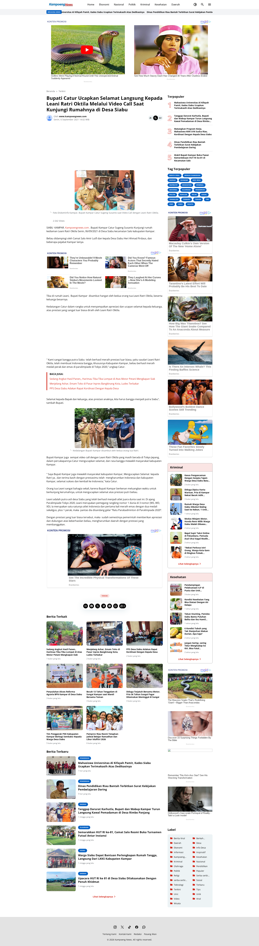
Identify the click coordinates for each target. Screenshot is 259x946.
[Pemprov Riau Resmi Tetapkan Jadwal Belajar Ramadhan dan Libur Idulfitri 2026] (104, 718)
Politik (132, 4)
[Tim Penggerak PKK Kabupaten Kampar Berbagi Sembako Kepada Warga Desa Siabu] (64, 718)
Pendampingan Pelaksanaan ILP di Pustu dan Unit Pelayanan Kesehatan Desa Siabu (196, 588)
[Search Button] (202, 4)
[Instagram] (115, 927)
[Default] (155, 118)
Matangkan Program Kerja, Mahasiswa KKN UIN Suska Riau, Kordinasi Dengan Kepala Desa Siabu (193, 132)
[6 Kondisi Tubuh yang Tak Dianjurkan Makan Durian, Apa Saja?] (176, 633)
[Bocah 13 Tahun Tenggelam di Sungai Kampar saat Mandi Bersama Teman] (104, 676)
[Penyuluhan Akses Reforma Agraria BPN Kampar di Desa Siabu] (64, 676)
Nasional (119, 4)
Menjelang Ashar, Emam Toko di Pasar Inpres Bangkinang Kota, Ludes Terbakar (94, 383)
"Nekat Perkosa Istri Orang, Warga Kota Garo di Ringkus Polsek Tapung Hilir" (197, 550)
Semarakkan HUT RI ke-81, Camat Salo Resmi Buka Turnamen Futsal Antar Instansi (119, 833)
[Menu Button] (210, 4)
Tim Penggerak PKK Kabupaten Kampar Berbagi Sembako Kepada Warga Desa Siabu (64, 737)
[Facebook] (91, 606)
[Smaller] (150, 118)
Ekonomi (104, 4)
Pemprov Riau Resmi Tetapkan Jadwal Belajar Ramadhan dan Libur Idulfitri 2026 (102, 737)
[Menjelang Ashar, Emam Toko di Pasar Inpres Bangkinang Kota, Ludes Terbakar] (104, 633)
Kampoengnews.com (77, 227)
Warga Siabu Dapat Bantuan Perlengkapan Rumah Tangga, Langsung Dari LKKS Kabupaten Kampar (117, 857)
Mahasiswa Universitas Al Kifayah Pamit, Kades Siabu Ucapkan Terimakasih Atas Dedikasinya (68, 12)
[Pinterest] (109, 606)
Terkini (105, 596)
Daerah (175, 4)
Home (90, 4)
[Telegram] (103, 606)
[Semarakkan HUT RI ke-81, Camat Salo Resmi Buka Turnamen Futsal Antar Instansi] (61, 835)
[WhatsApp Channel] (144, 927)
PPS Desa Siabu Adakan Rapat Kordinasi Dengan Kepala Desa (84, 388)
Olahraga (84, 827)
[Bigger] (160, 118)
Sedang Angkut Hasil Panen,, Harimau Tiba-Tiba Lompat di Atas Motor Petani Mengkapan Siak (102, 378)
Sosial (82, 850)
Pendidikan (84, 758)
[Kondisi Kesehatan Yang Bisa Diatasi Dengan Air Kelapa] (176, 604)
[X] (97, 606)
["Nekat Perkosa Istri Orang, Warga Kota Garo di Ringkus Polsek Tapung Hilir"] (176, 552)
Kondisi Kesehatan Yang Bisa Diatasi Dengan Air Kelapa (197, 602)
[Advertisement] (104, 147)
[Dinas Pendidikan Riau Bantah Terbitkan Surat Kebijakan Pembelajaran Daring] (61, 789)
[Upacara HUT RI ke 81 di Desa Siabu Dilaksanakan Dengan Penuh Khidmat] (61, 881)
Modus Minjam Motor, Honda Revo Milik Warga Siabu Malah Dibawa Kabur (197, 521)
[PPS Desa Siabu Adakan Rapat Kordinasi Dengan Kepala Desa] (144, 633)
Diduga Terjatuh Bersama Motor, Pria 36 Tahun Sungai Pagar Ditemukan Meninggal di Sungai (143, 694)
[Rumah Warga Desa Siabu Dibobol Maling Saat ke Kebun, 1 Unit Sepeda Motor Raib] (176, 509)
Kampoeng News (123, 939)
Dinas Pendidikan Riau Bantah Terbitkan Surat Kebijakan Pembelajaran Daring (159, 12)
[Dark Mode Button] (195, 4)
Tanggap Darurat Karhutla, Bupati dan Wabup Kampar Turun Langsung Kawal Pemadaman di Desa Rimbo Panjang (119, 810)
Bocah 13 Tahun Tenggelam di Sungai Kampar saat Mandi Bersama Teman (101, 694)
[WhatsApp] (115, 606)
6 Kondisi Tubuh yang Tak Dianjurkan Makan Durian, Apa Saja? (196, 631)
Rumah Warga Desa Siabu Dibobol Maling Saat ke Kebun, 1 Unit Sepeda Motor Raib (196, 507)
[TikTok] (129, 927)
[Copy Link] (85, 606)
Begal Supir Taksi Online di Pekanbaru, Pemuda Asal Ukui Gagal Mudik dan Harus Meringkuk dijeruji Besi (197, 536)
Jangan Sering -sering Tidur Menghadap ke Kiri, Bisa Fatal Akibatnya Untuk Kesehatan (195, 646)
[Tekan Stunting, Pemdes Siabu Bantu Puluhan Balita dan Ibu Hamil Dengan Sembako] (176, 619)
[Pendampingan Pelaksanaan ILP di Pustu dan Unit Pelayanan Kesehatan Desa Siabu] (176, 590)
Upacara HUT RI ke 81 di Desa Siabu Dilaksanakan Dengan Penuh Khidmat (117, 880)
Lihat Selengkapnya (103, 896)
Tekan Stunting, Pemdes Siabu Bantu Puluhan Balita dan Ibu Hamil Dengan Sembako (197, 617)
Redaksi (138, 934)
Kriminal (145, 4)
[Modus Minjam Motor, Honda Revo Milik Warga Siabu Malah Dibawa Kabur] (176, 523)
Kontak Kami (125, 934)
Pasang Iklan (150, 934)
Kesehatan (161, 4)
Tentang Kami (109, 934)
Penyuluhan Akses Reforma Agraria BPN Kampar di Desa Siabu (64, 693)
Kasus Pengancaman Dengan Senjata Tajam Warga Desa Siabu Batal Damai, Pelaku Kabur (197, 478)
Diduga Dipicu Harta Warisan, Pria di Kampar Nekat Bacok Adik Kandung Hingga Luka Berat (197, 492)
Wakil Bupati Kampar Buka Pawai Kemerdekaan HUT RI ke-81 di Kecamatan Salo (191, 158)
